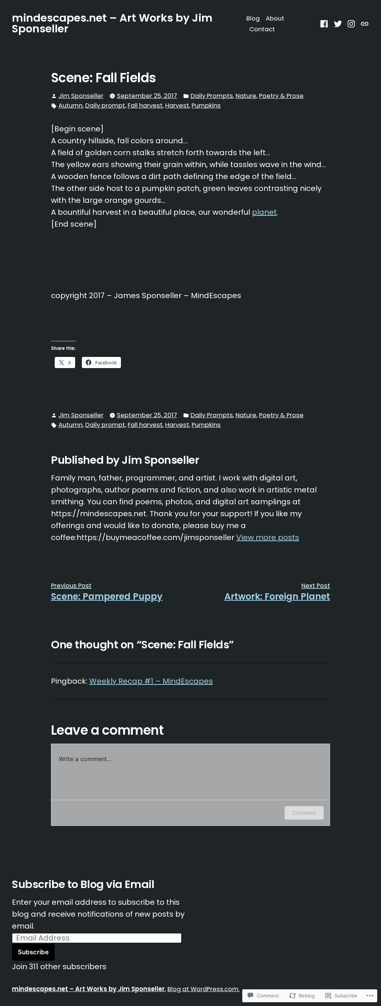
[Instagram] (351, 23)
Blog (253, 18)
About (275, 18)
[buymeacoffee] (363, 23)
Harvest (177, 105)
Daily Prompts (211, 96)
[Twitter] (338, 23)
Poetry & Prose (281, 96)
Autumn (70, 105)
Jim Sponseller (80, 96)
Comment (304, 812)
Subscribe (33, 952)
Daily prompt (105, 105)
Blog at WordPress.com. (203, 989)
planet (264, 212)
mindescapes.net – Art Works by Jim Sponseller (112, 23)
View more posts (267, 537)
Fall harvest (145, 105)
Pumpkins (206, 105)
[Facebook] (325, 23)
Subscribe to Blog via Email (83, 884)
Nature (246, 96)
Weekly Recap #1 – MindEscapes (151, 681)
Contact (262, 29)
